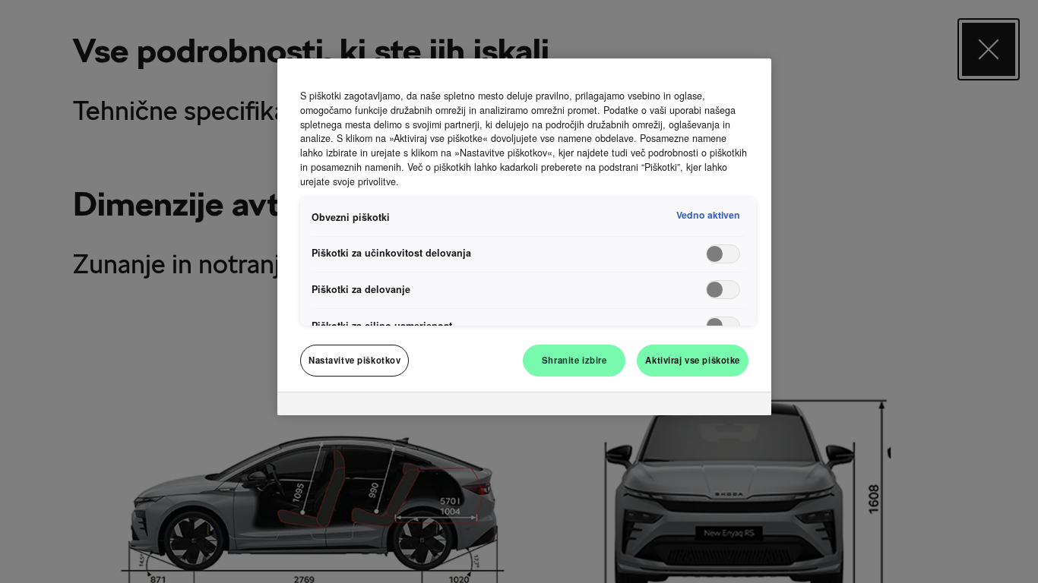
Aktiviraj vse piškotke (692, 360)
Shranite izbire (574, 360)
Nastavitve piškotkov (354, 360)
